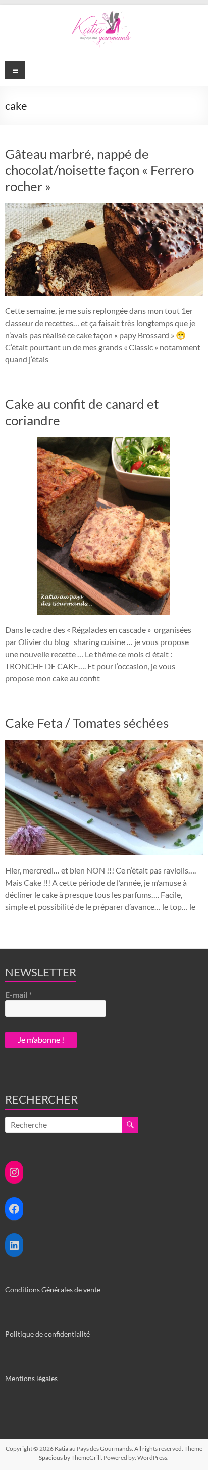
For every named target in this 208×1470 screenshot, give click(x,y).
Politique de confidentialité (47, 1333)
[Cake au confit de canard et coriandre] (103, 442)
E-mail (18, 994)
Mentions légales (31, 1378)
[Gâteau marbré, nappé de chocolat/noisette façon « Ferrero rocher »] (103, 208)
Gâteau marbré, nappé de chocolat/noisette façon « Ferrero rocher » (99, 170)
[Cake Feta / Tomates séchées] (103, 745)
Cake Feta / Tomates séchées (87, 723)
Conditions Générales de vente (52, 1289)
